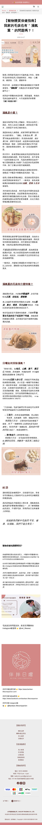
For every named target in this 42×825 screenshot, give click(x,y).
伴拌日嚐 (7, 563)
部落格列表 (12, 10)
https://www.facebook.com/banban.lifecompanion (20, 698)
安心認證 (21, 736)
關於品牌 (21, 731)
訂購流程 (21, 755)
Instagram (9, 566)
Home (4, 10)
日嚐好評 (21, 738)
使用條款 (13, 819)
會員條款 (21, 760)
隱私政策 (7, 819)
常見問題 (21, 752)
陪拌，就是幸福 (19, 573)
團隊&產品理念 (21, 733)
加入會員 (21, 750)
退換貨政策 (21, 757)
